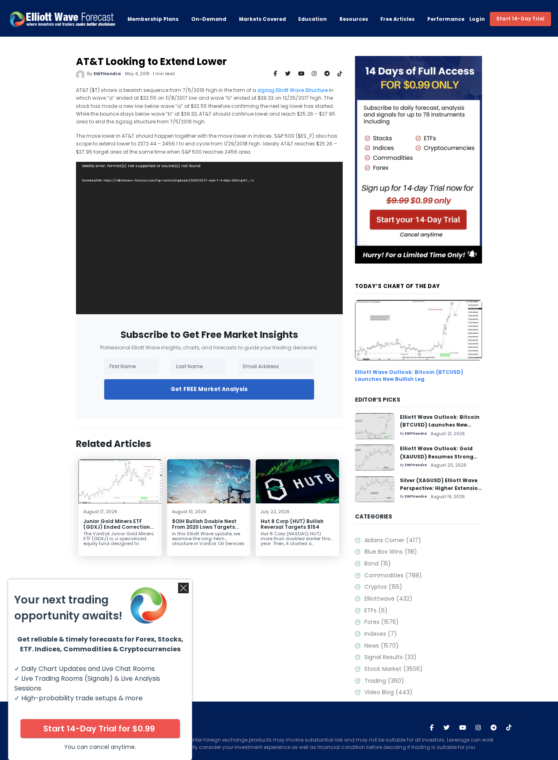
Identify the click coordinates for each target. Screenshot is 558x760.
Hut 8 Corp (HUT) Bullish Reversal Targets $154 (292, 524)
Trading (384, 681)
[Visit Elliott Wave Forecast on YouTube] (462, 728)
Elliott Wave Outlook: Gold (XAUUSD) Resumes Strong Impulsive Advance (436, 456)
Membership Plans (153, 19)
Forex (381, 622)
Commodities (393, 575)
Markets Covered (262, 19)
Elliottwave (388, 599)
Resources (353, 19)
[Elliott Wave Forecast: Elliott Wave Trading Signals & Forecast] (62, 19)
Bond (377, 563)
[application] (209, 238)
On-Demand (208, 19)
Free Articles (397, 19)
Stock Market (393, 669)
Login (477, 19)
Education (312, 19)
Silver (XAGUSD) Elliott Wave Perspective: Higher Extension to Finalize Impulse (441, 488)
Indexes (380, 634)
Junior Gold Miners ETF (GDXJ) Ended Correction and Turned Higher (116, 527)
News (381, 646)
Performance (445, 19)
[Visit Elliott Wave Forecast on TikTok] (509, 728)
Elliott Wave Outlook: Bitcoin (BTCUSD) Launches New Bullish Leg (409, 375)
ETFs (375, 610)
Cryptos (383, 587)
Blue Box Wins (390, 552)
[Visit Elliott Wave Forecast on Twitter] (447, 728)
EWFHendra (107, 74)
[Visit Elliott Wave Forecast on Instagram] (478, 728)
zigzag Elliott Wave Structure (292, 90)
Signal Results (390, 657)
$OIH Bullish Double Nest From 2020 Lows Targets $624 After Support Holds (205, 527)
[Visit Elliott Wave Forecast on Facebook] (432, 728)
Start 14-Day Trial (520, 18)
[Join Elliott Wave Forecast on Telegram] (494, 728)
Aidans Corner (392, 540)
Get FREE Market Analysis (209, 389)
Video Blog (388, 692)
